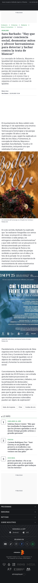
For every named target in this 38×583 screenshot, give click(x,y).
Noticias (19, 27)
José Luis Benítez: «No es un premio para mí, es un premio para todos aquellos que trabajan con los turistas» (22, 464)
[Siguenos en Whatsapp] (33, 544)
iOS (27, 532)
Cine (20, 407)
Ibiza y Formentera (7, 27)
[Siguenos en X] (27, 544)
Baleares (24, 25)
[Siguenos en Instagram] (16, 544)
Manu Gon (5, 91)
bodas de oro (30, 407)
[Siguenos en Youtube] (5, 544)
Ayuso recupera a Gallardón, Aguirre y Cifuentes (14, 2)
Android (15, 532)
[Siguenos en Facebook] (22, 544)
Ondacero (4, 25)
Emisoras (14, 25)
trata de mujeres (9, 407)
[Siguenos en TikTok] (11, 544)
